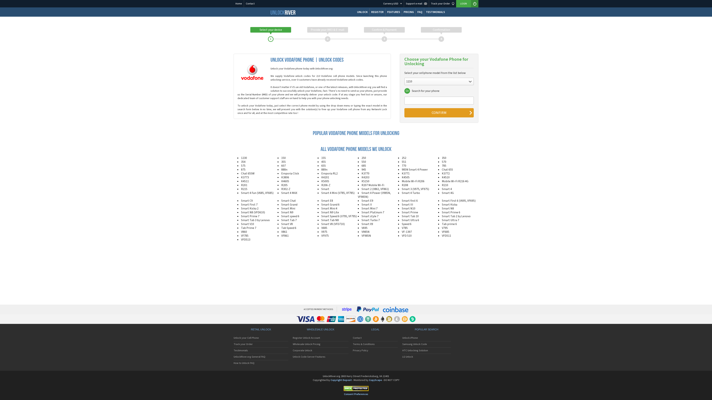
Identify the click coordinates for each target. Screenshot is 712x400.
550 (364, 162)
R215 (244, 189)
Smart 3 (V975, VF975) (415, 189)
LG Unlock (407, 357)
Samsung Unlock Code (414, 344)
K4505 (406, 177)
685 (364, 166)
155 (323, 158)
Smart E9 (367, 201)
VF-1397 (407, 232)
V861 (284, 232)
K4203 (365, 177)
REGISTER (377, 12)
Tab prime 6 (449, 224)
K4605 (285, 181)
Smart (325, 189)
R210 (445, 185)
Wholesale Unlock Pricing (306, 344)
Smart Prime (410, 212)
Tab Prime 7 (248, 228)
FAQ (419, 12)
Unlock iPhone (410, 338)
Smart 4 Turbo (411, 193)
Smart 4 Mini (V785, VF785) (338, 193)
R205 (284, 185)
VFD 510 (407, 236)
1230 (244, 158)
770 (404, 166)
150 (283, 158)
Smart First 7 (249, 205)
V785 (405, 228)
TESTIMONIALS (435, 12)
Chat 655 (447, 170)
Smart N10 (408, 208)
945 (364, 170)
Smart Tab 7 (289, 220)
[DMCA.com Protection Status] (356, 389)
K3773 (245, 177)
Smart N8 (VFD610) (253, 212)
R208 (405, 185)
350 (444, 158)
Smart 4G (448, 193)
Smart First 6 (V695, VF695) (459, 201)
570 (444, 162)
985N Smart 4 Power (415, 170)
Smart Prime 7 (250, 216)
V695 (364, 228)
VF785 (244, 236)
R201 (244, 185)
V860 (244, 232)
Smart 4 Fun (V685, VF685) (257, 193)
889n (324, 170)
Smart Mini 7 (370, 208)
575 (243, 166)
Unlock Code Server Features (309, 357)
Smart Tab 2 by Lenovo (456, 216)
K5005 (325, 181)
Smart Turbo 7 (371, 220)
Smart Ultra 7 (450, 220)
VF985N (366, 236)
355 (283, 162)
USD (390, 4)
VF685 (445, 232)
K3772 (446, 173)
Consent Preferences (356, 394)
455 (323, 162)
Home (238, 4)
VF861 (285, 236)
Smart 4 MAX (289, 193)
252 (404, 158)
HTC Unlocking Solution (415, 350)
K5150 (365, 181)
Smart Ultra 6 (410, 220)
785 (444, 166)
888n (284, 170)
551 (404, 162)
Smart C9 (247, 201)
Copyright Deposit (341, 380)
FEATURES (393, 12)
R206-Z (325, 185)
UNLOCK (362, 12)
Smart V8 (287, 224)
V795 (445, 228)
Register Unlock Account (306, 338)
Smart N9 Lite (330, 212)
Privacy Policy (360, 350)
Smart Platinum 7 (373, 212)
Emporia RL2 (329, 173)
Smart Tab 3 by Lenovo (255, 220)
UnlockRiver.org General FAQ (249, 357)
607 (283, 166)
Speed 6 (406, 224)
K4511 (245, 181)
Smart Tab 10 (410, 216)
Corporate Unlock (302, 350)
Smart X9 (367, 224)
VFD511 (446, 236)
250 (364, 158)
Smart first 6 (410, 201)
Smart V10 (247, 224)
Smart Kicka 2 (249, 208)
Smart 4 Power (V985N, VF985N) (374, 195)
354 (243, 162)
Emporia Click (290, 173)
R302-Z (285, 189)
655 (323, 166)
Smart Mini (288, 208)
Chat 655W (248, 173)
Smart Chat (288, 201)
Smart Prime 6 (451, 212)
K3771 (406, 173)
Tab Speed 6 (288, 228)
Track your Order (243, 344)
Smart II (367, 205)
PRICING (409, 12)
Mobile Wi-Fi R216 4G (455, 181)
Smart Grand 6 (330, 205)
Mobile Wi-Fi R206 (413, 181)
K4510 (446, 177)
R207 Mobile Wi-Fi (373, 185)
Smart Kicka (449, 205)
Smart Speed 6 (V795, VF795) (339, 216)
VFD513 (245, 240)
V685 (324, 228)
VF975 (325, 236)
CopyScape (375, 380)
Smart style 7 (370, 216)
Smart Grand (289, 205)
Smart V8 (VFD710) (333, 224)
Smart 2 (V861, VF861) (375, 189)
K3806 (285, 177)
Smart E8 (327, 201)
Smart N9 (287, 212)
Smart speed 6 (290, 216)
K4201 (325, 177)
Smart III (407, 205)
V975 (324, 232)
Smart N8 (448, 208)
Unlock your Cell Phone (246, 338)
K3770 (365, 173)
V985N (366, 232)
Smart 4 (447, 189)
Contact (250, 4)
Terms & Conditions (364, 344)
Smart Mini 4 (329, 208)
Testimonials (241, 350)
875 (243, 170)
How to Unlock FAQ (244, 363)
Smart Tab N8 (330, 220)
